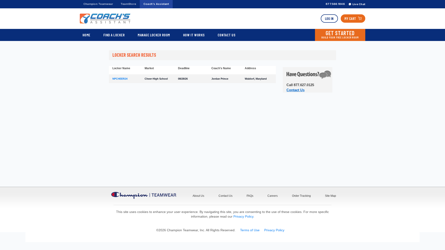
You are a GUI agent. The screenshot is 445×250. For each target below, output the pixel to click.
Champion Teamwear (98, 4)
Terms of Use (250, 230)
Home (86, 35)
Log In (329, 18)
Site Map (330, 195)
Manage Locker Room (154, 35)
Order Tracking (301, 195)
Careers (272, 195)
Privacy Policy (243, 216)
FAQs (250, 195)
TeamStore (128, 4)
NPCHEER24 (119, 78)
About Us (198, 195)
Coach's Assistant (156, 4)
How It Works (194, 35)
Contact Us (226, 35)
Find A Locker (114, 35)
